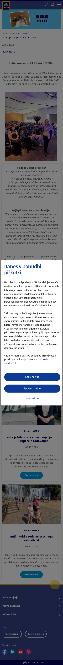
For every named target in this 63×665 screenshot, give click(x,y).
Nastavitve (32, 398)
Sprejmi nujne (32, 388)
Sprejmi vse (32, 377)
